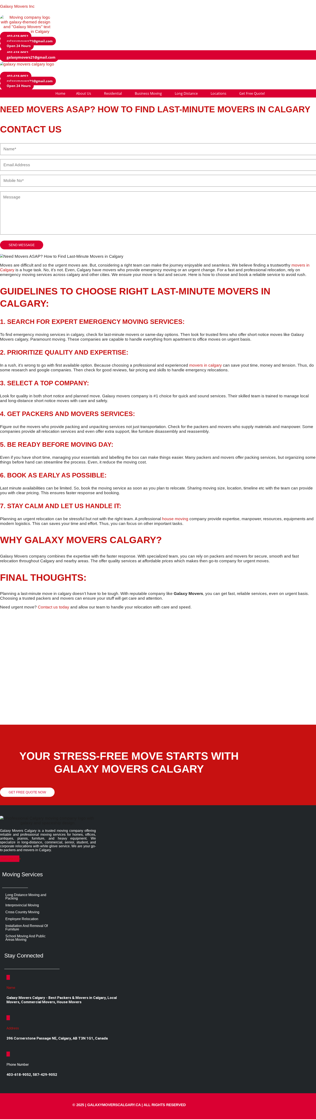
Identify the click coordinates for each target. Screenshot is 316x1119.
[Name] (8, 977)
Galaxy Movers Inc (17, 6)
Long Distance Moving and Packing (25, 896)
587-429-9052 (45, 1074)
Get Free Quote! (264, 69)
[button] (17, 45)
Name (10, 988)
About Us (81, 69)
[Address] (8, 1017)
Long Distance (193, 69)
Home (57, 69)
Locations (228, 69)
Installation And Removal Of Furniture (26, 927)
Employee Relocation (21, 919)
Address (12, 1028)
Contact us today (53, 607)
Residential (113, 69)
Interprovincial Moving (22, 905)
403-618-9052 (18, 1074)
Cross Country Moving (22, 912)
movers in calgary (205, 365)
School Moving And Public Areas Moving (25, 937)
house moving (175, 519)
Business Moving (152, 69)
